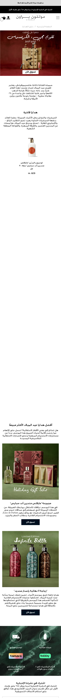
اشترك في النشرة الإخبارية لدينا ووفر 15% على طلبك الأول (30, 10)
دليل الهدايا (27, 26)
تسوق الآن (30, 522)
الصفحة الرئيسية (44, 26)
